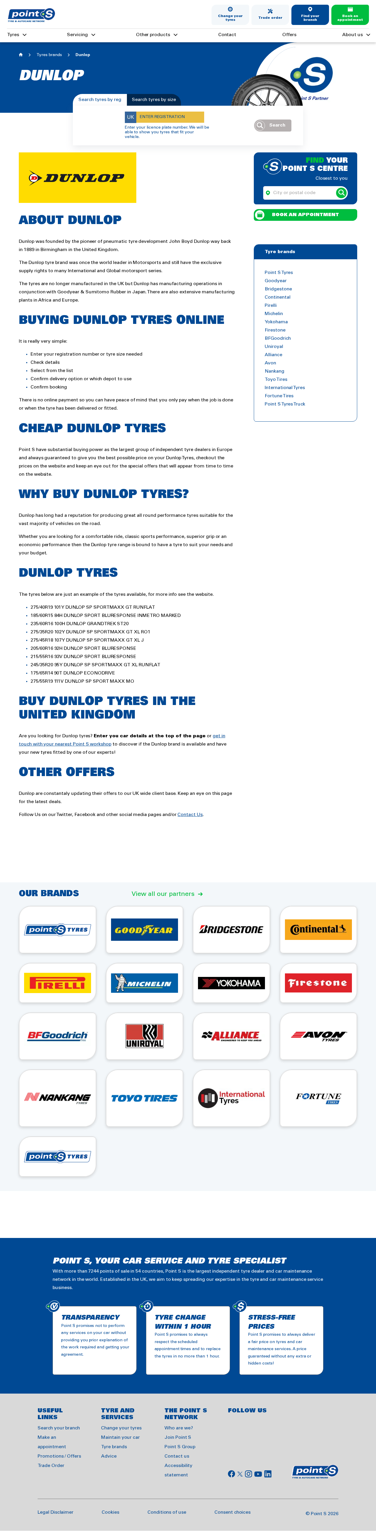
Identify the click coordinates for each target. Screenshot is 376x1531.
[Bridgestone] (231, 929)
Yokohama (276, 322)
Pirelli (271, 305)
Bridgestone (278, 289)
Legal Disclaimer (55, 1512)
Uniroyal (274, 346)
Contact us (176, 1456)
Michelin (274, 314)
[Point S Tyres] (57, 929)
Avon (270, 363)
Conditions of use (166, 1512)
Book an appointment (350, 18)
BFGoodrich (278, 338)
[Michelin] (144, 983)
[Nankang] (57, 1098)
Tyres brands (49, 55)
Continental (277, 297)
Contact (227, 35)
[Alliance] (231, 1036)
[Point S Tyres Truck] (57, 1156)
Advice (109, 1456)
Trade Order (51, 1465)
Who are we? (178, 1428)
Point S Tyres (279, 272)
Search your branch (59, 1428)
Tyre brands (114, 1447)
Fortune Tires (279, 396)
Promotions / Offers (59, 1456)
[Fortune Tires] (318, 1098)
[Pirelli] (57, 983)
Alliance (273, 355)
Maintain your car (120, 1437)
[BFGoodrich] (57, 1036)
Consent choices (232, 1512)
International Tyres (285, 388)
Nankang (274, 371)
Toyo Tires (276, 379)
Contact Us (190, 814)
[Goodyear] (144, 929)
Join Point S (177, 1437)
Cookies (110, 1512)
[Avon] (318, 1036)
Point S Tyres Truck (285, 404)
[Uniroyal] (144, 1036)
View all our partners (163, 894)
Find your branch (310, 18)
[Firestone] (318, 983)
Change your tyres (230, 18)
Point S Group (179, 1447)
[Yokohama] (231, 983)
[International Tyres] (231, 1098)
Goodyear (276, 281)
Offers (289, 35)
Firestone (275, 330)
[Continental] (318, 929)
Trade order (270, 17)
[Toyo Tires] (144, 1098)
